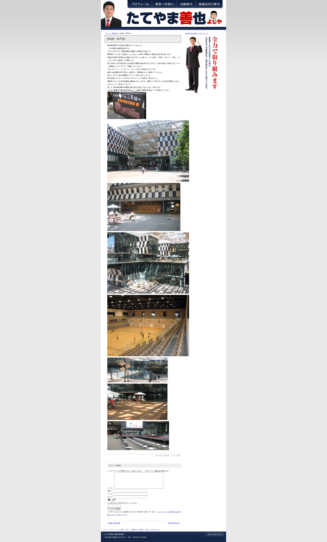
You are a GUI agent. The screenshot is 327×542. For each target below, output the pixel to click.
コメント (110, 488)
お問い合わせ (155, 529)
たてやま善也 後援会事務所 (113, 534)
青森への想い (125, 529)
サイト (109, 497)
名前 (109, 491)
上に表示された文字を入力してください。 (123, 503)
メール (110, 494)
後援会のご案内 (144, 529)
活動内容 (115, 33)
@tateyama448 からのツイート (197, 33)
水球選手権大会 (173, 523)
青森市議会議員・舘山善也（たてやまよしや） (176, 18)
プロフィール (114, 529)
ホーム (107, 33)
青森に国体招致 (114, 523)
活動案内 (134, 529)
